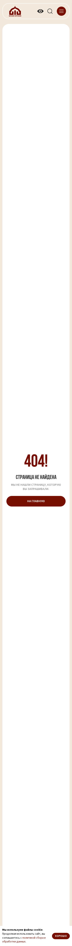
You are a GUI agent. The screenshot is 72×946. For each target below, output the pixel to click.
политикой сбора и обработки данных (24, 940)
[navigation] (61, 10)
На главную (36, 501)
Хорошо (61, 936)
